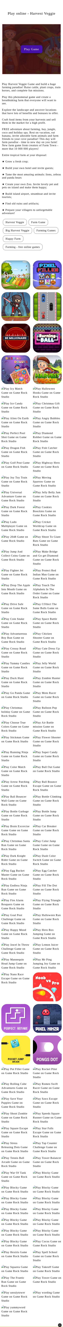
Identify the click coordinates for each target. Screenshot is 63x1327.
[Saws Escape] (47, 1103)
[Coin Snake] (15, 623)
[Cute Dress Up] (47, 653)
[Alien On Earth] (15, 422)
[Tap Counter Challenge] (47, 1147)
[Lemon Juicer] (47, 949)
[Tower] (47, 1280)
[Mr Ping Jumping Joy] (47, 964)
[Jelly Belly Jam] (47, 496)
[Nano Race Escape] (15, 978)
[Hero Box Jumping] (47, 934)
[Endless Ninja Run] (15, 890)
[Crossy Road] (15, 653)
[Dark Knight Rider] (15, 860)
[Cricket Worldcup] (47, 526)
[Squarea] (15, 1269)
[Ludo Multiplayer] (15, 526)
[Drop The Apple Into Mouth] (15, 589)
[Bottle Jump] (47, 815)
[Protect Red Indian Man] (47, 574)
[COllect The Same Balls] (47, 608)
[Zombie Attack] (15, 306)
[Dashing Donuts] (15, 369)
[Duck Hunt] (15, 682)
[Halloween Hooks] (47, 393)
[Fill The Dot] (47, 890)
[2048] (15, 539)
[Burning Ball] (47, 338)
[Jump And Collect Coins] (15, 556)
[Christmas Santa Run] (15, 845)
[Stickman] (15, 739)
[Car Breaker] (47, 830)
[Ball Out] (47, 769)
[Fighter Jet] (15, 574)
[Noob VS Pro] (47, 986)
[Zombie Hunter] (47, 682)
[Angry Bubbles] (47, 422)
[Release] (15, 1243)
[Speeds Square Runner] (47, 1118)
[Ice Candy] (15, 408)
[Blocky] (47, 1175)
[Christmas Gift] (47, 408)
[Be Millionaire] (15, 338)
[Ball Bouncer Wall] (15, 801)
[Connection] (15, 1190)
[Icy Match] (15, 393)
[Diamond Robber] (47, 437)
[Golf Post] (15, 465)
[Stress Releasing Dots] (15, 1147)
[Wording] (47, 1295)
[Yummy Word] (15, 1311)
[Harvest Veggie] (47, 369)
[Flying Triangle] (47, 904)
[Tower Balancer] (47, 1162)
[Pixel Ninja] (47, 1018)
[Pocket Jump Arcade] (15, 1050)
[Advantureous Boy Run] (15, 638)
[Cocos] (47, 1243)
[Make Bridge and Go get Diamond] (47, 558)
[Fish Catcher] (47, 452)
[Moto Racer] (47, 697)
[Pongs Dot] (47, 1050)
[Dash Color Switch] (47, 860)
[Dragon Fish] (15, 452)
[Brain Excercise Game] (15, 830)
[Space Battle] (47, 623)
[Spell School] (47, 1256)
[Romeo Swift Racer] (47, 1088)
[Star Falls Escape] (47, 1132)
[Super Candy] (47, 756)
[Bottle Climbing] (47, 801)
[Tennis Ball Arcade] (15, 1162)
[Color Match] (15, 771)
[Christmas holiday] (15, 712)
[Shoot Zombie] (15, 1118)
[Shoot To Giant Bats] (47, 541)
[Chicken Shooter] (47, 638)
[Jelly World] (47, 667)
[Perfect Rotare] (15, 1018)
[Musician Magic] (15, 275)
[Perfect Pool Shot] (15, 437)
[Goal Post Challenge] (15, 919)
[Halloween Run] (47, 919)
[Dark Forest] (15, 511)
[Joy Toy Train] (15, 482)
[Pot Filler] (15, 1071)
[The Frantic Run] (15, 1282)
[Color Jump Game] (47, 845)
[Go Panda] (15, 695)
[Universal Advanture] (15, 496)
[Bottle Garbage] (15, 815)
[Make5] (47, 1222)
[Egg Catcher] (47, 875)
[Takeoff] (47, 1269)
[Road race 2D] (47, 306)
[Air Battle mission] (47, 727)
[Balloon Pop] (47, 712)
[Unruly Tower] (15, 1297)
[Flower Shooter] (47, 741)
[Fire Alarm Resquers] (15, 904)
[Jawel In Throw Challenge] (15, 949)
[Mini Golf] (15, 1233)
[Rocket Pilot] (47, 1073)
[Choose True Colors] (15, 727)
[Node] (47, 1233)
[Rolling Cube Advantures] (15, 1088)
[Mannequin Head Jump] (15, 964)
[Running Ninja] (15, 756)
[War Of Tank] (15, 1177)
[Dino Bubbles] (15, 1200)
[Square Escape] (15, 1132)
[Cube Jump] (47, 1190)
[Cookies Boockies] (47, 511)
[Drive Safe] (15, 608)
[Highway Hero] (47, 467)
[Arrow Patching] (15, 786)
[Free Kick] (15, 1222)
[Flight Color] (15, 1211)
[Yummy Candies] (15, 667)
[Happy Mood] (15, 934)
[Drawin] (47, 1200)
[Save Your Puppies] (15, 1103)
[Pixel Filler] (47, 275)
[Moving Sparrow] (47, 482)
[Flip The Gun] (47, 1211)
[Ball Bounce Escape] (47, 786)
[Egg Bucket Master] (15, 875)
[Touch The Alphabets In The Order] (47, 591)
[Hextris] (15, 1254)
